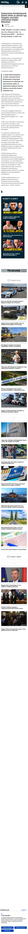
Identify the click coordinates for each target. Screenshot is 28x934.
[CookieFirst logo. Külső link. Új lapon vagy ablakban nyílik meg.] (1, 914)
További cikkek (15, 557)
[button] (22, 2)
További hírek (15, 280)
